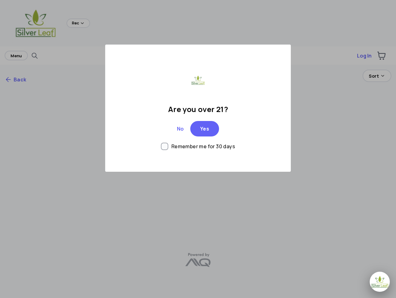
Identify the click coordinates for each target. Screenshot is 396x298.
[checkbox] (198, 146)
